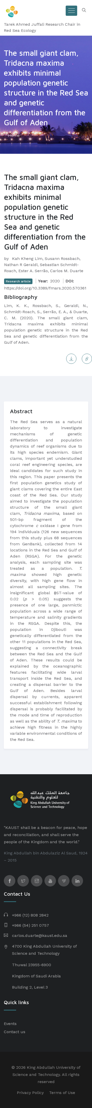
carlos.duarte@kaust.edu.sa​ (39, 935)
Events (10, 1023)
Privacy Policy (30, 1092)
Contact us (14, 1031)
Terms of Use (62, 1092)
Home (14, 135)
